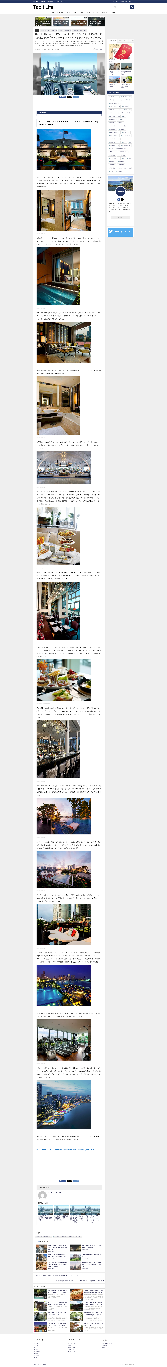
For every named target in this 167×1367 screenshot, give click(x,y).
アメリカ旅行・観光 (121, 148)
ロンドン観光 (123, 125)
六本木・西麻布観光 (115, 132)
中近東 (88, 12)
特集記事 (70, 1345)
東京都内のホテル (114, 145)
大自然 (128, 113)
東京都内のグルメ (126, 145)
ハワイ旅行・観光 (126, 96)
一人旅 (129, 158)
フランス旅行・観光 (115, 106)
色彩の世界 (112, 161)
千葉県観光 (112, 168)
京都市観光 (112, 164)
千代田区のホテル (114, 96)
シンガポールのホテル (65, 30)
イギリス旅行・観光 (115, 138)
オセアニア (104, 12)
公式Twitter (104, 1345)
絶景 (122, 113)
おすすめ (113, 12)
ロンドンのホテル (114, 135)
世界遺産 (121, 122)
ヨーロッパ (60, 12)
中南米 (81, 12)
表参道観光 (112, 122)
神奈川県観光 (122, 155)
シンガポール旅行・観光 (80, 30)
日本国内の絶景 (124, 151)
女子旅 (111, 171)
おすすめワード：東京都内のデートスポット (123, 1)
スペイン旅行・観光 (115, 116)
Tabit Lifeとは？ (37, 1364)
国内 (53, 12)
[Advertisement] (69, 104)
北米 (75, 12)
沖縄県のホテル (114, 113)
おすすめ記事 (71, 1347)
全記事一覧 (71, 1349)
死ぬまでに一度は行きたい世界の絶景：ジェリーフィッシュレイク (57, 1275)
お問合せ (104, 1347)
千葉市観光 (121, 161)
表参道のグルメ (114, 119)
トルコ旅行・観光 (126, 135)
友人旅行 (128, 100)
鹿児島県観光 (113, 129)
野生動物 (112, 100)
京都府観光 (121, 164)
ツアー (111, 148)
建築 (124, 116)
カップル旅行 (113, 125)
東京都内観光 (126, 132)
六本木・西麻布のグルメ (116, 103)
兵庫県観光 (119, 171)
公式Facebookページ (107, 1343)
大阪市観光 (112, 155)
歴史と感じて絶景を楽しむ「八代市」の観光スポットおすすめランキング (79, 1280)
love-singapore (100, 49)
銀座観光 (120, 100)
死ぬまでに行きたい (115, 142)
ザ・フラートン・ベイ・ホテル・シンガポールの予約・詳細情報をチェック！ (65, 1149)
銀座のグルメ (113, 151)
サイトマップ (71, 1343)
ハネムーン (123, 119)
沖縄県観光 (122, 129)
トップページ (71, 1351)
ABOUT (120, 217)
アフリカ (95, 12)
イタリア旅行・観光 (115, 158)
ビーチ (124, 142)
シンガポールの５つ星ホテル (49, 30)
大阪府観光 (128, 109)
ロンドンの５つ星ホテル (116, 109)
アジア (68, 12)
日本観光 (125, 106)
